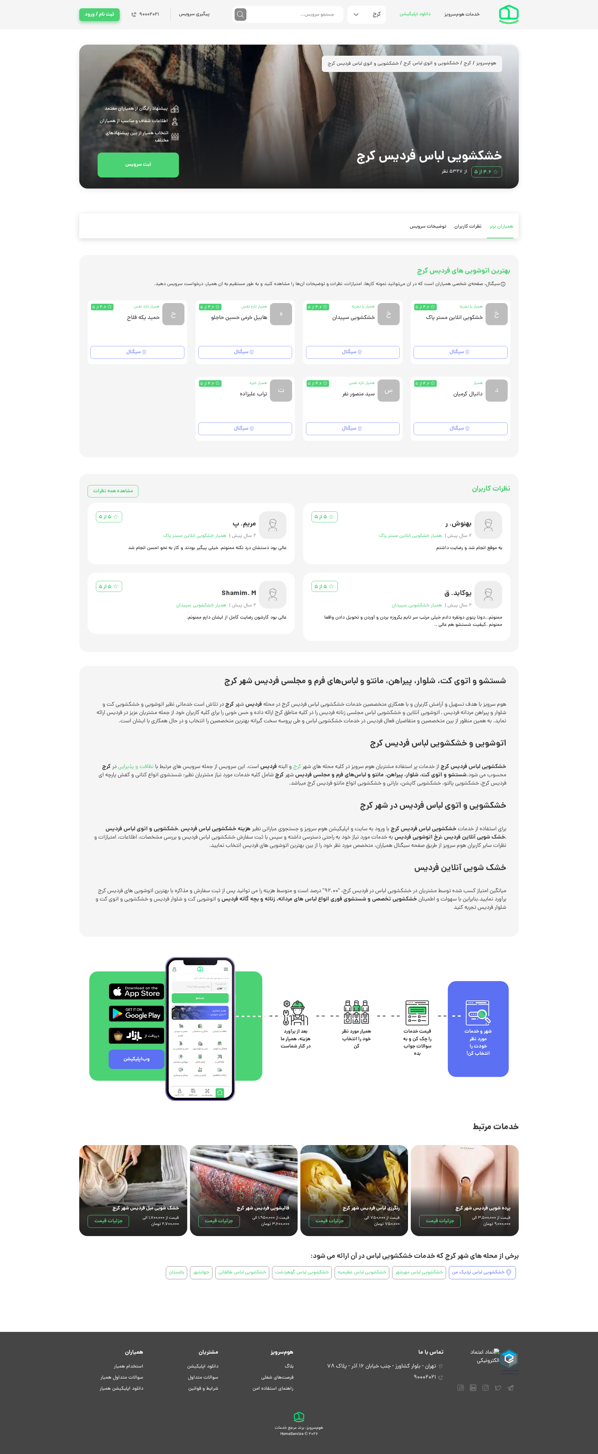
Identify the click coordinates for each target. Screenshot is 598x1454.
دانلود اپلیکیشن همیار (121, 1388)
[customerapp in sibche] (136, 991)
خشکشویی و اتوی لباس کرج (431, 63)
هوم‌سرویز (486, 63)
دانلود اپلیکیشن (415, 14)
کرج (467, 63)
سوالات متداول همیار (121, 1377)
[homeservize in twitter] (498, 1391)
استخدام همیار (128, 1366)
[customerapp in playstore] (136, 1013)
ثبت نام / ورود (99, 14)
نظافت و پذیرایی (136, 767)
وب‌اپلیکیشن (137, 1059)
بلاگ (289, 1366)
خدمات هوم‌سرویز (462, 14)
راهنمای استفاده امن (273, 1388)
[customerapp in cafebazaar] (136, 1035)
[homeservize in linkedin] (473, 1391)
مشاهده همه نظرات (113, 491)
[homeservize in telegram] (510, 1391)
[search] (240, 14)
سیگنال (457, 352)
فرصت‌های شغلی (277, 1377)
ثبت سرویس (138, 164)
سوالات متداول (203, 1377)
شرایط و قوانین (203, 1388)
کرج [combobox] (377, 14)
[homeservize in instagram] (485, 1391)
